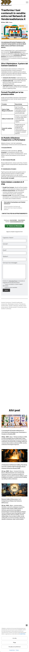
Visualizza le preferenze (15, 646)
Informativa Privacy (13, 281)
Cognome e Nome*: (8, 237)
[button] (26, 625)
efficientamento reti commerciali (14, 472)
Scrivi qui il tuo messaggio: (10, 262)
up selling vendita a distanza (9, 478)
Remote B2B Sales (16, 438)
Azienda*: (5, 244)
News (10, 22)
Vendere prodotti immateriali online (17, 307)
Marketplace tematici (13, 304)
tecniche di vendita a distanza (16, 517)
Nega (14, 642)
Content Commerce (6, 302)
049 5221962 (13, 220)
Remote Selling (15, 514)
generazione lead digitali (14, 510)
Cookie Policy (12, 650)
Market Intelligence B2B (20, 436)
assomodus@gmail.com (16, 221)
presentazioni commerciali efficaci (11, 511)
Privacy (17, 650)
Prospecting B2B (6, 438)
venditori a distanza (6, 308)
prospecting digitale (15, 513)
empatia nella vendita (8, 508)
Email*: (5, 250)
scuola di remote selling (20, 477)
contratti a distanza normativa (15, 507)
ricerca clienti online (14, 516)
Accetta (14, 638)
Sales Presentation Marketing (13, 439)
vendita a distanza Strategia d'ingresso (14, 443)
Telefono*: (5, 256)
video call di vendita (18, 519)
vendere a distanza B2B (15, 443)
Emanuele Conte (6, 474)
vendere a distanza (13, 305)
